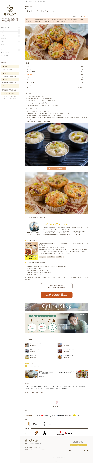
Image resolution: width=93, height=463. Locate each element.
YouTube (51, 256)
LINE (59, 256)
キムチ (46, 386)
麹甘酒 (58, 388)
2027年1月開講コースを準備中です (8, 76)
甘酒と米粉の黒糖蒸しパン (68, 355)
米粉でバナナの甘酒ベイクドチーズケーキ (71, 343)
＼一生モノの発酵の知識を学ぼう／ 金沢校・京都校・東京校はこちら (57, 286)
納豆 (37, 388)
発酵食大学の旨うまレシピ (46, 243)
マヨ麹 (65, 386)
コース (2, 30)
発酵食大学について (5, 27)
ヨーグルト (71, 386)
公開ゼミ (3, 41)
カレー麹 (40, 386)
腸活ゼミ (3, 44)
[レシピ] (31, 373)
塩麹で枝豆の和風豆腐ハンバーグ (65, 372)
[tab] (10, 66)
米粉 (38, 366)
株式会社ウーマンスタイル (35, 443)
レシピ (2, 35)
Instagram (42, 256)
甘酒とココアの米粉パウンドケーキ (70, 349)
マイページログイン (5, 55)
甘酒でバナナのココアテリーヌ (36, 349)
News (2, 49)
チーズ (59, 386)
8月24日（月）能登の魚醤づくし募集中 (9, 96)
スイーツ (30, 366)
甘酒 (35, 366)
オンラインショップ (5, 52)
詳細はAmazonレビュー (79, 277)
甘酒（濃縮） (29, 74)
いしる (28, 386)
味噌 (78, 386)
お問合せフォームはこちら (79, 445)
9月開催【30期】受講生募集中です (8, 69)
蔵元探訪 (3, 47)
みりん (33, 386)
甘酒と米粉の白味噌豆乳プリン (36, 343)
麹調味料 (64, 388)
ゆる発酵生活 (3, 38)
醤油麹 (52, 388)
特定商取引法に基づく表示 (62, 457)
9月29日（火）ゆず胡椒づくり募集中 (9, 98)
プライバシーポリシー (51, 457)
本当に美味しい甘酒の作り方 (57, 168)
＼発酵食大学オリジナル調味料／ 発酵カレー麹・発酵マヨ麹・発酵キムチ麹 (56, 294)
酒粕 (42, 388)
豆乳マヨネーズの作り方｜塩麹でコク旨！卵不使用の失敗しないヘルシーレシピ (46, 373)
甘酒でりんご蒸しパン (34, 355)
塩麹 (83, 386)
